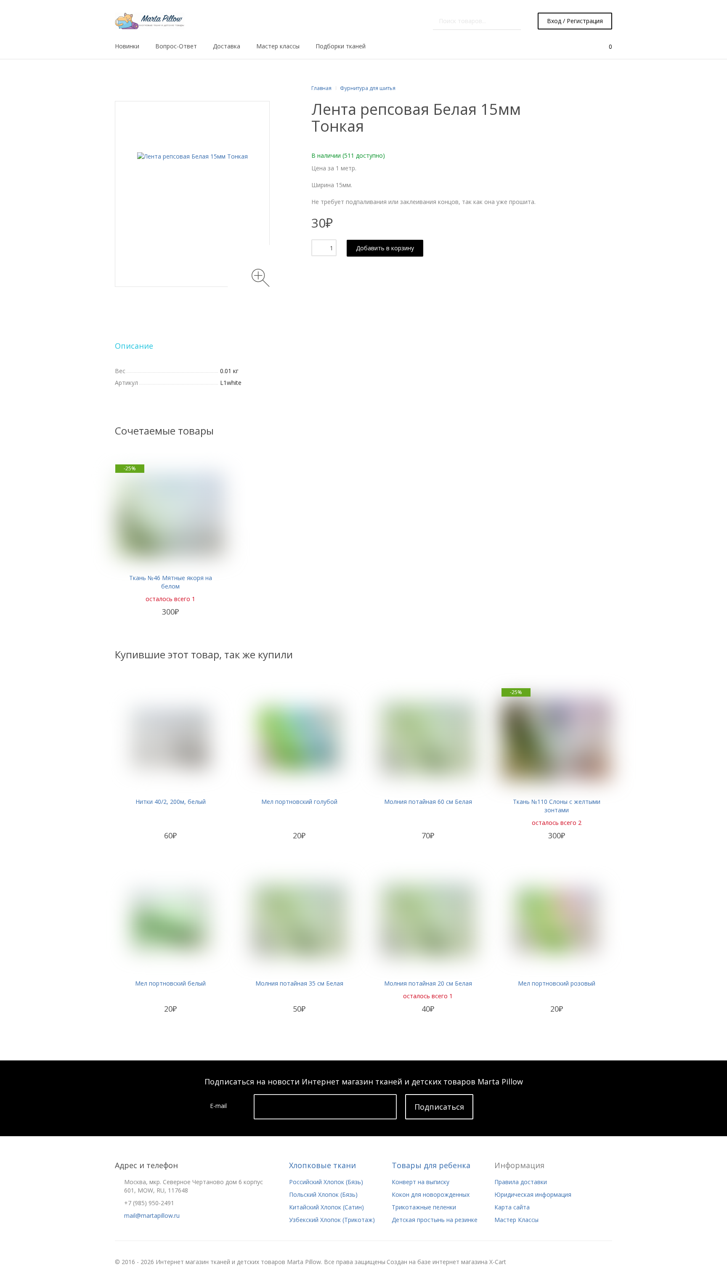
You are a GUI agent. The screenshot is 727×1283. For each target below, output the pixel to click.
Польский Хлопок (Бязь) (323, 1194)
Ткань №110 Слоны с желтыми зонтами (556, 806)
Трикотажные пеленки (424, 1207)
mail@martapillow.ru (152, 1215)
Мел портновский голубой (299, 802)
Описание (134, 346)
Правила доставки (520, 1182)
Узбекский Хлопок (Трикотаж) (332, 1220)
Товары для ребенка (431, 1165)
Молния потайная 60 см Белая (428, 802)
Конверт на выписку (420, 1182)
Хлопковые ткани (322, 1165)
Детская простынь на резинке (435, 1220)
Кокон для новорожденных (431, 1194)
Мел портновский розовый (556, 983)
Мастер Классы (516, 1220)
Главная (321, 88)
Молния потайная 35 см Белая (299, 983)
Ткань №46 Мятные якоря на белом (170, 582)
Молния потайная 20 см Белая (428, 983)
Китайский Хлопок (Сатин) (326, 1207)
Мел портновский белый (170, 983)
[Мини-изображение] (192, 193)
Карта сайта (512, 1207)
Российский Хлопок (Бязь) (326, 1182)
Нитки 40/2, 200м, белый (170, 802)
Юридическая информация (532, 1194)
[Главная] (149, 21)
